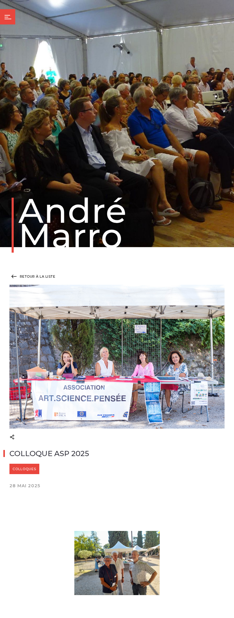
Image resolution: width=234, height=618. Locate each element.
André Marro (70, 225)
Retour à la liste (37, 276)
